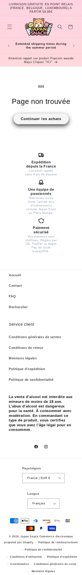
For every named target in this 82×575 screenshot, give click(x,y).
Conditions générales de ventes (35, 337)
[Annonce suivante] (74, 46)
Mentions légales (23, 358)
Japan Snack (29, 536)
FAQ (12, 296)
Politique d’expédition (62, 556)
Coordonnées (19, 564)
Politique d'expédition (27, 369)
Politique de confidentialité (31, 379)
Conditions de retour (26, 348)
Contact (15, 285)
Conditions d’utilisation (26, 556)
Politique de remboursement (58, 542)
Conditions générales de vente (55, 564)
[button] (9, 27)
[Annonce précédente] (8, 46)
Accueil (15, 275)
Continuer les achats (41, 119)
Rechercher (18, 307)
